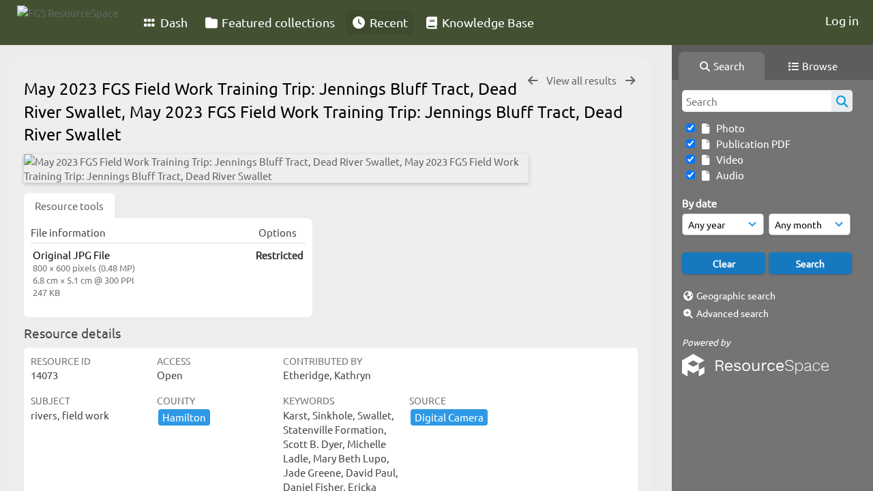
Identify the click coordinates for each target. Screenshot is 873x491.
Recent (387, 22)
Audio (728, 174)
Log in (842, 20)
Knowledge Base (486, 22)
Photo (728, 127)
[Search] (842, 101)
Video (727, 159)
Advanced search (732, 313)
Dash (173, 22)
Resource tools (69, 205)
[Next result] (630, 81)
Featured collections (277, 22)
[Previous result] (532, 81)
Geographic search (735, 295)
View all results (582, 80)
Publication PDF (751, 143)
